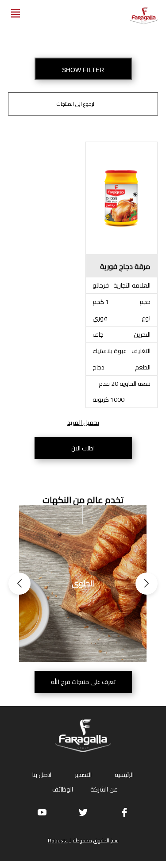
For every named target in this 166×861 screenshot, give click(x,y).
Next (146, 584)
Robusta (58, 840)
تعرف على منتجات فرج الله (83, 682)
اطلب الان (83, 448)
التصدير (83, 775)
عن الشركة (103, 789)
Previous (19, 584)
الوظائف (62, 789)
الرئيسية (124, 775)
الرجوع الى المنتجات (76, 104)
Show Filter (83, 69)
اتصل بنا (41, 775)
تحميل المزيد (83, 422)
